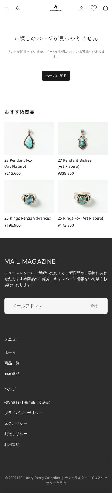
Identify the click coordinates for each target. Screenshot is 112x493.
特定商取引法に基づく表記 (27, 402)
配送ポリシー (15, 433)
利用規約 (12, 444)
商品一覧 (12, 362)
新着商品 (12, 373)
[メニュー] (6, 8)
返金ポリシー (15, 423)
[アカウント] (82, 8)
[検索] (18, 8)
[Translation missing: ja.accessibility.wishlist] (93, 8)
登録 (94, 305)
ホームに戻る (56, 75)
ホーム (10, 352)
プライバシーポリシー (23, 412)
